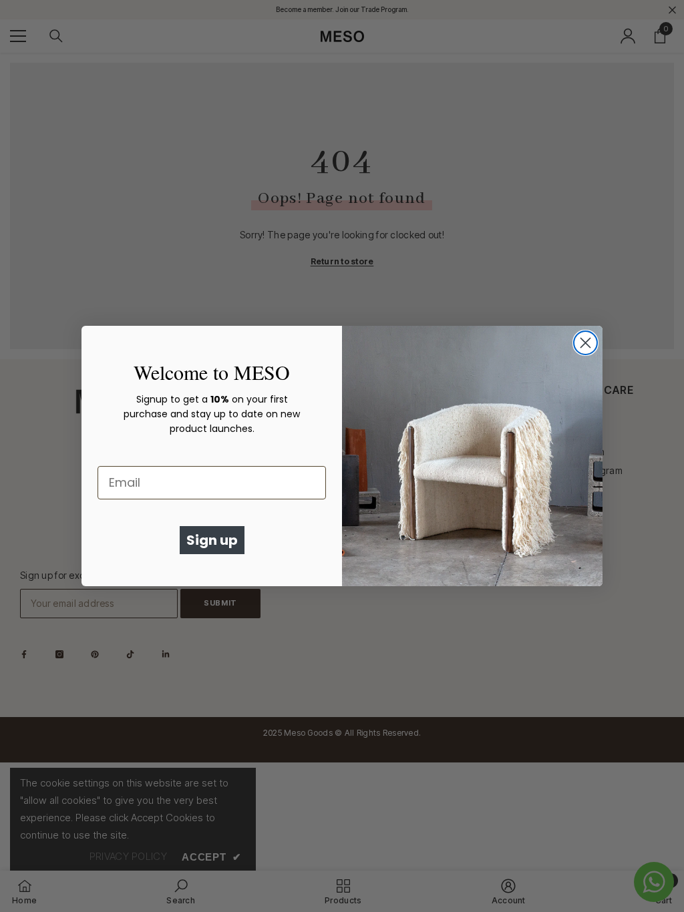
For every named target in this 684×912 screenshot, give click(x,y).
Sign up (212, 540)
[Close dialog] (585, 343)
